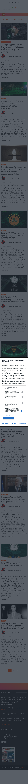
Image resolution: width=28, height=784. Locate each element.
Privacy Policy (22, 423)
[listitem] (14, 388)
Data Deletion (5, 423)
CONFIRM (8, 418)
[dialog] (14, 392)
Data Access (14, 423)
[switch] (22, 392)
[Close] (24, 360)
